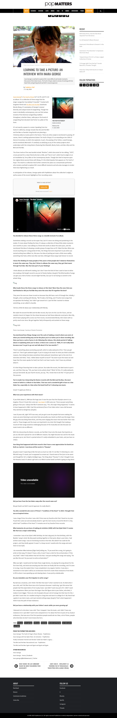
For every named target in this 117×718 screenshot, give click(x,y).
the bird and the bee (55, 623)
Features (33, 11)
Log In (26, 11)
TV (62, 11)
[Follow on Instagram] (60, 15)
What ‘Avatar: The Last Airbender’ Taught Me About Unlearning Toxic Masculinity (30, 666)
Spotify (62, 700)
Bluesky (62, 696)
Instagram (63, 704)
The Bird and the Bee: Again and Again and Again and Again (30, 645)
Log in (50, 191)
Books (67, 11)
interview (44, 623)
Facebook (62, 688)
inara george (28, 623)
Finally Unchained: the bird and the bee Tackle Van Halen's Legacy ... (33, 640)
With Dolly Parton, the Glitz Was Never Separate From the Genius (90, 34)
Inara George (17, 97)
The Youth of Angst (28, 97)
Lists (47, 11)
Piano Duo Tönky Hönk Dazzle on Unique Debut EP (91, 70)
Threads (62, 708)
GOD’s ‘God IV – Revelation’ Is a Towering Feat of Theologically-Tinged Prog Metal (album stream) (58, 666)
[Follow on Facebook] (56, 15)
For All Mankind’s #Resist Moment (89, 40)
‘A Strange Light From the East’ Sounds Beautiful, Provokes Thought (91, 64)
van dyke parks (66, 623)
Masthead (16, 688)
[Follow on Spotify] (67, 15)
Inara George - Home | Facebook (22, 655)
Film (58, 11)
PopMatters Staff (29, 87)
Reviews (40, 11)
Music (52, 11)
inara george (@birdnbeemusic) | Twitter (25, 658)
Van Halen (41, 402)
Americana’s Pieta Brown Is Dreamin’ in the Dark (92, 45)
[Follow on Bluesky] (53, 15)
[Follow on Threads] (63, 15)
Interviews (74, 11)
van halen (17, 626)
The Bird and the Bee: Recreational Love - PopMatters (29, 642)
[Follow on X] (49, 15)
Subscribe (89, 11)
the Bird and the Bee (33, 105)
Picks (82, 11)
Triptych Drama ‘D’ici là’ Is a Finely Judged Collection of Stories (92, 58)
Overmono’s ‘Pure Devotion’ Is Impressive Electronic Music (91, 52)
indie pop (36, 623)
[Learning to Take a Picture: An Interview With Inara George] (44, 46)
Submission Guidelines (19, 696)
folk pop (20, 623)
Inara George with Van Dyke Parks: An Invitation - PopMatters (31, 637)
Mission (15, 692)
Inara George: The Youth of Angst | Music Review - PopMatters (31, 634)
